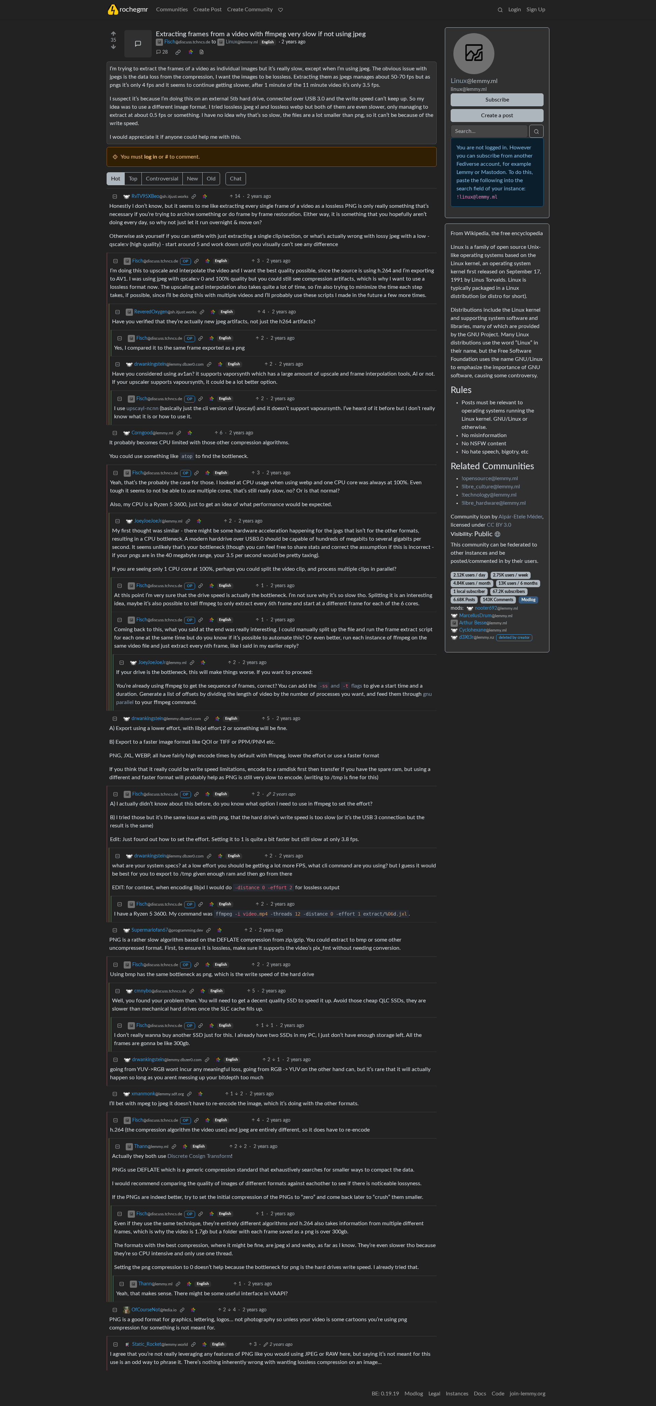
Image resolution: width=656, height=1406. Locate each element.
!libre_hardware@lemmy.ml (494, 503)
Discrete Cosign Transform (199, 1156)
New (192, 178)
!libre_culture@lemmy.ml (491, 486)
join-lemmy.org (527, 1393)
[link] (178, 52)
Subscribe (497, 100)
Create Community (250, 9)
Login (514, 9)
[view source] (201, 52)
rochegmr (134, 9)
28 (165, 52)
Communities (172, 9)
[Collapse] (114, 196)
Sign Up (536, 9)
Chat (236, 178)
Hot (115, 178)
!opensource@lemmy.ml (490, 478)
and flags (340, 686)
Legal (434, 1393)
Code (498, 1393)
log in (150, 157)
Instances (457, 1393)
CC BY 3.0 (499, 525)
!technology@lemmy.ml (489, 495)
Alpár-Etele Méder (520, 516)
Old (211, 178)
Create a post (497, 115)
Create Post (207, 9)
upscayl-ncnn (142, 408)
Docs (480, 1393)
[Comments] (138, 43)
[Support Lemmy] (280, 9)
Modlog (528, 600)
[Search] (500, 9)
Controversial (162, 178)
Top (133, 178)
